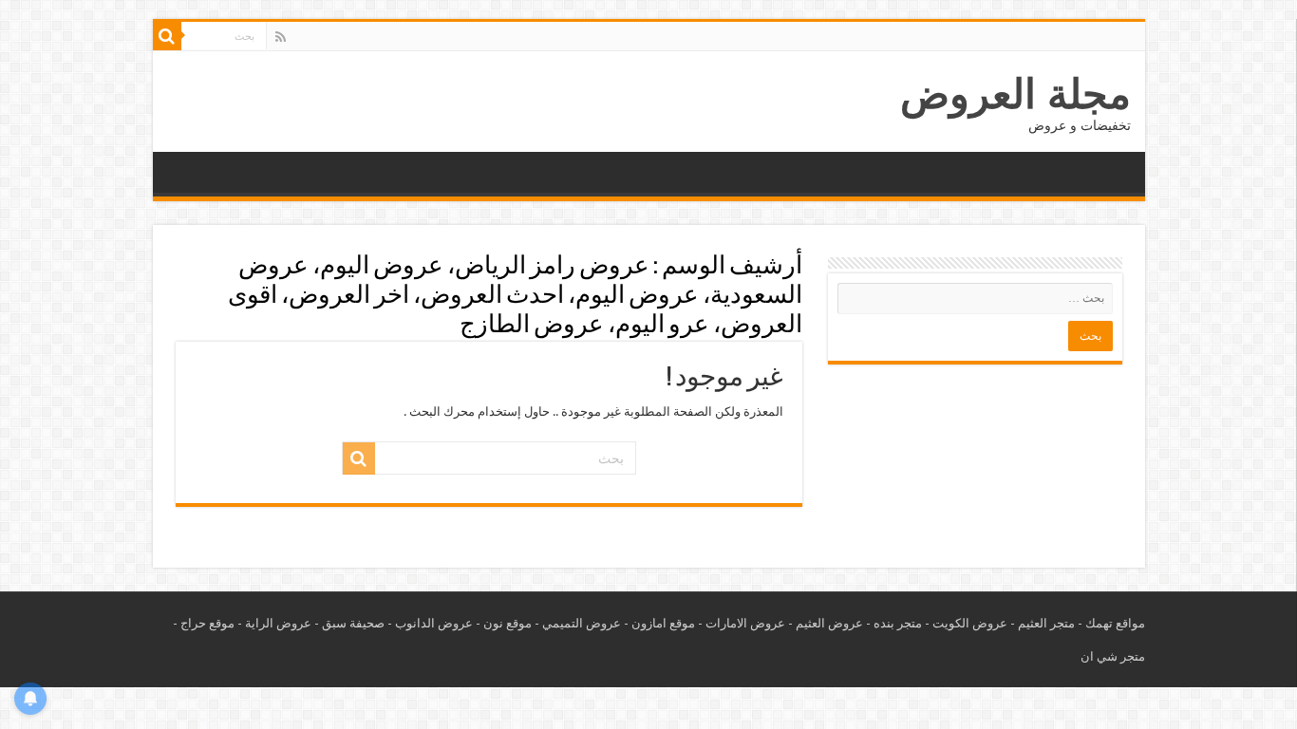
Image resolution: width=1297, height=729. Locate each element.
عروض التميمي (581, 623)
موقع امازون (663, 623)
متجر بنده (898, 623)
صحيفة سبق (353, 623)
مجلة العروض (1015, 94)
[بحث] (167, 36)
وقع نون (504, 623)
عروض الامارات (745, 623)
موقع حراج (207, 623)
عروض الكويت (969, 623)
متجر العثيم (1046, 623)
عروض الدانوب (434, 623)
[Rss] (280, 37)
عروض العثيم (829, 623)
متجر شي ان (1113, 656)
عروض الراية (278, 623)
